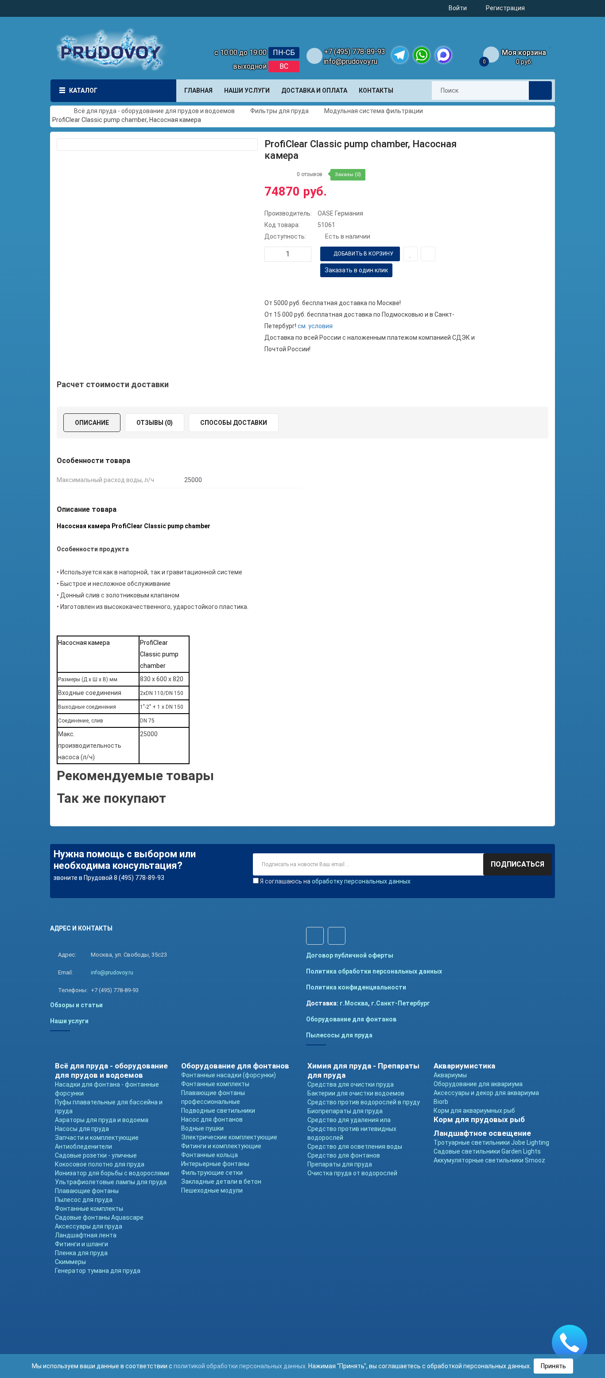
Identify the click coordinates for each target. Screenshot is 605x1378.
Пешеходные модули (212, 1190)
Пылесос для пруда (83, 1199)
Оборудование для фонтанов (351, 1019)
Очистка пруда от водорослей (352, 1173)
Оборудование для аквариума (478, 1083)
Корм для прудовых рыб (479, 1119)
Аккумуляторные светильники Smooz (489, 1160)
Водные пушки (202, 1128)
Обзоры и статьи (76, 1005)
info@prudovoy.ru (350, 61)
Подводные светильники (218, 1110)
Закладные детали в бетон (221, 1181)
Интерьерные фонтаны (215, 1163)
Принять (553, 1366)
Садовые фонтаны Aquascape (99, 1217)
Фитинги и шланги (81, 1244)
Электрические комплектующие (229, 1137)
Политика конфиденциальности (356, 987)
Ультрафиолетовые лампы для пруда (111, 1182)
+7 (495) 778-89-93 (354, 51)
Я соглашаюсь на (335, 881)
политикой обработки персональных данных (240, 1366)
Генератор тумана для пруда (97, 1270)
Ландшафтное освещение (482, 1133)
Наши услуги (69, 1021)
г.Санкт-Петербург (400, 1003)
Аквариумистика (464, 1065)
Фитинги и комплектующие (221, 1146)
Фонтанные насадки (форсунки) (228, 1075)
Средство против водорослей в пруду (363, 1102)
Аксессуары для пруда (88, 1226)
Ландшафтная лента (85, 1235)
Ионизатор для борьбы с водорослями (112, 1173)
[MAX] (443, 55)
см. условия (315, 326)
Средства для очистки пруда (350, 1084)
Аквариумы (450, 1075)
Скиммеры (70, 1261)
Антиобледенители (83, 1146)
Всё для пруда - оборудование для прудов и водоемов (111, 1070)
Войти (458, 8)
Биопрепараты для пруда (345, 1111)
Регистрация (505, 8)
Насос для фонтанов (212, 1119)
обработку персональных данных (361, 881)
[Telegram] (400, 55)
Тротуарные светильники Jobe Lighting (491, 1142)
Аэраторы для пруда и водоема (101, 1119)
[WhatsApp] (422, 55)
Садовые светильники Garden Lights (487, 1151)
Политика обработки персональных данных (374, 971)
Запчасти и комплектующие (97, 1137)
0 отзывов (309, 174)
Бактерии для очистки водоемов (355, 1093)
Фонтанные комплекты (89, 1208)
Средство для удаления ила (349, 1119)
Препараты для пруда (339, 1164)
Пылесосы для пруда (339, 1035)
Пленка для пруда (81, 1252)
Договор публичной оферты (349, 955)
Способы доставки (233, 422)
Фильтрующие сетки (212, 1172)
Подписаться (517, 864)
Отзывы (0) (154, 422)
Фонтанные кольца (209, 1154)
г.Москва (354, 1003)
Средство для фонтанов (343, 1155)
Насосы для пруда (82, 1128)
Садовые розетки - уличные (96, 1155)
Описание (92, 422)
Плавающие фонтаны (87, 1190)
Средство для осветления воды (354, 1146)
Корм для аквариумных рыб (474, 1110)
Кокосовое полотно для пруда (99, 1164)
